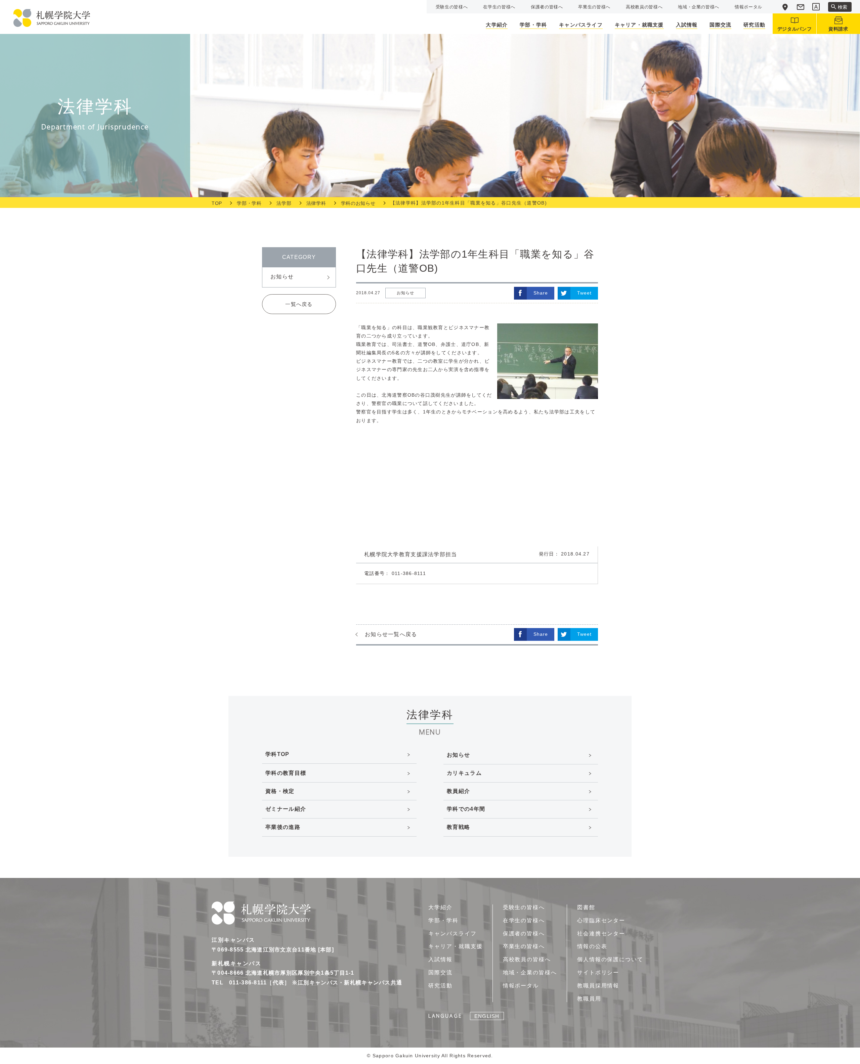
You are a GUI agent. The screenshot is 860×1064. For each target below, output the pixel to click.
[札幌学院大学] (51, 18)
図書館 (586, 907)
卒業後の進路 (282, 827)
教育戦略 (458, 827)
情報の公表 (592, 946)
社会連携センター (601, 933)
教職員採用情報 (598, 985)
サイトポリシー (598, 972)
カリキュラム (464, 773)
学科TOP (277, 754)
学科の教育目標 (285, 773)
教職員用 (589, 999)
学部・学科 (249, 203)
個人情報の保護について (610, 959)
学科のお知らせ (358, 203)
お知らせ (282, 276)
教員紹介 (458, 791)
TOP (217, 203)
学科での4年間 (466, 809)
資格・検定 (279, 791)
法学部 (283, 203)
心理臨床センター (601, 920)
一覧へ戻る (298, 304)
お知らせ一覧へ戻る (391, 634)
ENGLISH (486, 1016)
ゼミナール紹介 (285, 809)
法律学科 (316, 203)
